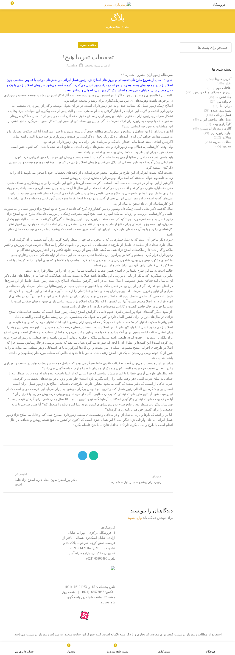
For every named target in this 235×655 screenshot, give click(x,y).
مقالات (227, 137)
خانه (127, 27)
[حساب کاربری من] (5, 4)
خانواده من (224, 101)
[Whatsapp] (109, 615)
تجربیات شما (164, 552)
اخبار (228, 83)
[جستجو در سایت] (186, 47)
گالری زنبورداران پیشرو (216, 128)
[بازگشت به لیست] (88, 479)
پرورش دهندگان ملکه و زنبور (212, 92)
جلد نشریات (223, 97)
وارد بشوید (135, 518)
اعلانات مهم (224, 88)
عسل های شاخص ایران (216, 119)
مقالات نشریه (113, 27)
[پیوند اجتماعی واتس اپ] (93, 455)
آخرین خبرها (223, 79)
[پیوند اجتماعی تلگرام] (82, 455)
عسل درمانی (223, 115)
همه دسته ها (164, 529)
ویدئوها (227, 146)
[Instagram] (97, 615)
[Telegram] (72, 615)
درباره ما (226, 106)
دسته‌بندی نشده (221, 110)
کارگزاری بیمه (222, 124)
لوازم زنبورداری (221, 133)
